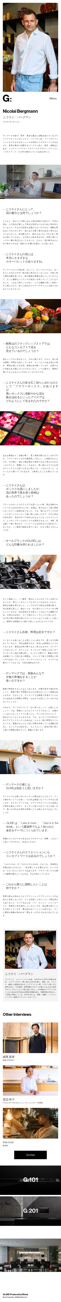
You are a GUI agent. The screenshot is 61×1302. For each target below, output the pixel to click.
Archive (30, 1155)
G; (7, 98)
